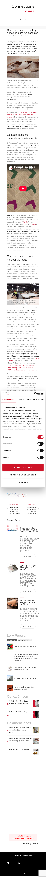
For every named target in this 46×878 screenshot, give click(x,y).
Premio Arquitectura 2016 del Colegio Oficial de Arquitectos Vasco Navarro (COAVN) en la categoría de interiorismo (21, 367)
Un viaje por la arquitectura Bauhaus (25, 678)
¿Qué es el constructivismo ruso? (25, 646)
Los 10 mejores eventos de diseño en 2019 (28, 602)
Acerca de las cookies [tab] (35, 399)
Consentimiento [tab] (8, 399)
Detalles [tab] (21, 399)
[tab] (12, 640)
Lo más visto (12, 640)
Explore (33, 224)
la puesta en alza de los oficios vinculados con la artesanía (22, 114)
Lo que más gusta (24, 640)
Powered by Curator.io (30, 844)
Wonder (25, 222)
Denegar (23, 482)
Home (9, 36)
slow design (24, 112)
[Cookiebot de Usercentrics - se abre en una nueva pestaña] (34, 393)
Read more (28, 556)
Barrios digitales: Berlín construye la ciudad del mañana (29, 529)
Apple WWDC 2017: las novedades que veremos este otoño (25, 668)
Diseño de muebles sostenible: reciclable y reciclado (24, 688)
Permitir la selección (23, 475)
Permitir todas (23, 467)
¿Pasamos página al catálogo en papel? (28, 567)
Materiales (16, 36)
